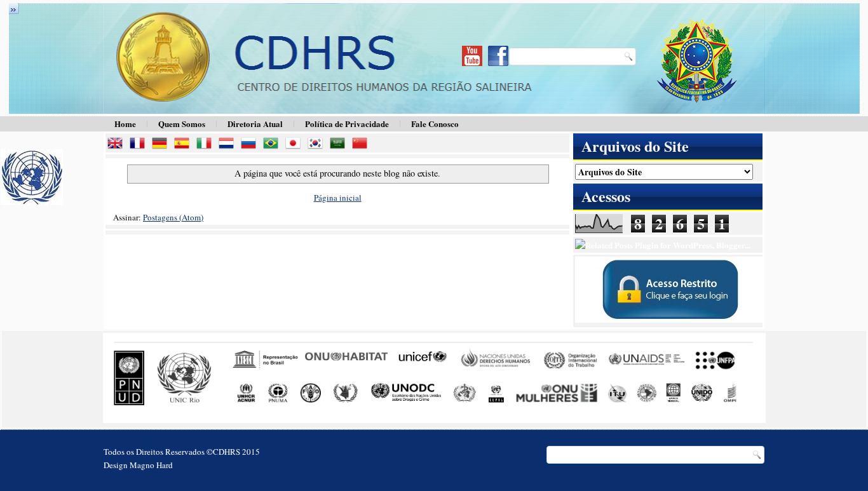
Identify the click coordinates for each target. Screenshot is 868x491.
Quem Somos (181, 124)
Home (125, 124)
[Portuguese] (273, 144)
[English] (117, 144)
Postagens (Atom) (173, 217)
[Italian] (206, 144)
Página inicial (338, 197)
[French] (140, 144)
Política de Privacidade (347, 124)
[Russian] (251, 144)
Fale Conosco (435, 124)
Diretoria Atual (255, 124)
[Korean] (318, 144)
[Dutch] (229, 144)
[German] (162, 144)
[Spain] (184, 144)
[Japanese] (295, 144)
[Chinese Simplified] (362, 144)
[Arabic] (340, 144)
